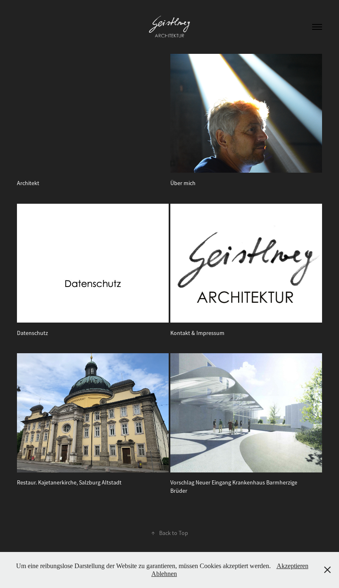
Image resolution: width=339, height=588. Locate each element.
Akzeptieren (292, 565)
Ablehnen (164, 573)
